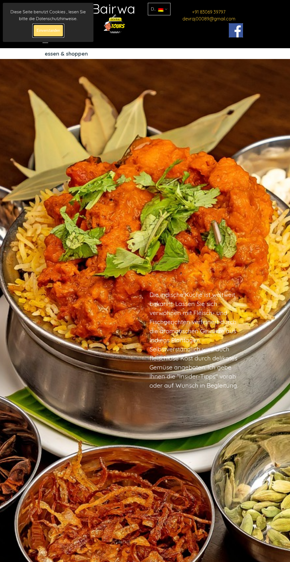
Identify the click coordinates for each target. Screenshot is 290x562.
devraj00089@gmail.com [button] (208, 19)
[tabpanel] (208, 15)
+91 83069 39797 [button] (208, 12)
